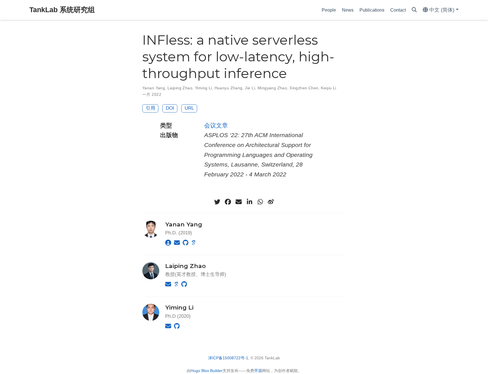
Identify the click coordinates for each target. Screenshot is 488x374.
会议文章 (216, 125)
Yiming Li (203, 88)
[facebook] (228, 202)
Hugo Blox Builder (207, 370)
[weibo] (271, 202)
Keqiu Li (328, 88)
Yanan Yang (153, 88)
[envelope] (238, 202)
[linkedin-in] (249, 202)
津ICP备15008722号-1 (228, 358)
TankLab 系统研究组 (62, 10)
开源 (258, 370)
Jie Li (250, 88)
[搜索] (414, 10)
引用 (150, 108)
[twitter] (217, 202)
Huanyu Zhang (229, 88)
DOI (170, 108)
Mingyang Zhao (272, 88)
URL (189, 108)
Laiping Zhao (179, 88)
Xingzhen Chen (303, 88)
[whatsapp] (260, 202)
